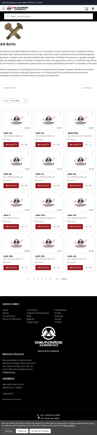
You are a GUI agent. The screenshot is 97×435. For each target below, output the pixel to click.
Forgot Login (33, 322)
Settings (9, 431)
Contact (58, 322)
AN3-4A (8, 133)
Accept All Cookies (40, 431)
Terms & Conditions (12, 319)
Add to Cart (10, 145)
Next (64, 279)
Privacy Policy (9, 316)
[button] (48, 87)
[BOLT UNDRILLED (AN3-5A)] (16, 161)
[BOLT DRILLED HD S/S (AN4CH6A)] (80, 120)
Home (5, 310)
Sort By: (6, 101)
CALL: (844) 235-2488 (50, 415)
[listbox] (18, 101)
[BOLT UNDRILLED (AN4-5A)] (80, 161)
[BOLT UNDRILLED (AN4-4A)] (80, 243)
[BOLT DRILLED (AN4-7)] (16, 202)
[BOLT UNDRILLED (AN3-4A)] (16, 120)
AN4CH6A (73, 133)
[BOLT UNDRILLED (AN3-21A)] (48, 243)
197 (57, 279)
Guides (57, 313)
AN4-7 (7, 215)
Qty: (22, 145)
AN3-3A (39, 133)
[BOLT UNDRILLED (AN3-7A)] (48, 161)
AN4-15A (8, 256)
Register (30, 319)
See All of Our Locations (48, 351)
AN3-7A (39, 174)
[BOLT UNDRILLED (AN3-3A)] (48, 120)
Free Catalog (60, 310)
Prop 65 (58, 319)
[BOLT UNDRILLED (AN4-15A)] (16, 243)
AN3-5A (8, 174)
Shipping (58, 316)
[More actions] (28, 113)
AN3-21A (40, 256)
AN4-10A (40, 215)
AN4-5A (72, 174)
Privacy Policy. (9, 372)
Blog (29, 316)
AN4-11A (72, 215)
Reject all (22, 431)
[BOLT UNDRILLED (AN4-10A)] (48, 202)
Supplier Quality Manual (38, 313)
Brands (6, 313)
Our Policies (32, 310)
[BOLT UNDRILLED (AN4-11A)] (80, 202)
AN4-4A (72, 256)
